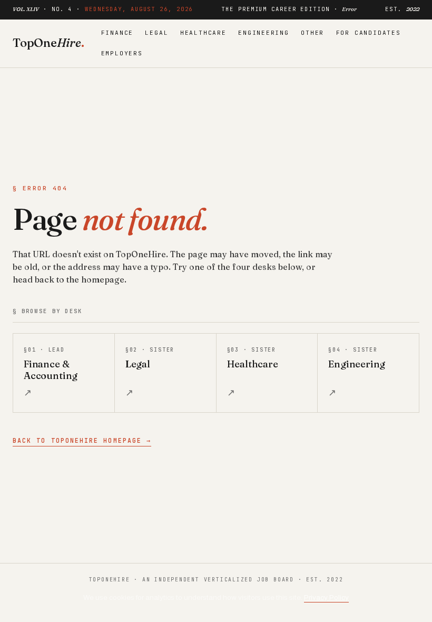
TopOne (48, 42)
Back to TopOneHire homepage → (82, 440)
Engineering (263, 32)
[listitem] (63, 373)
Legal (156, 32)
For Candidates (368, 32)
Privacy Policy (326, 597)
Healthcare (203, 32)
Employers (122, 53)
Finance (117, 32)
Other (312, 32)
